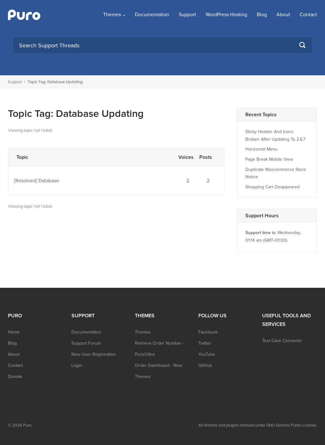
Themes (112, 14)
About (283, 14)
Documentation (152, 14)
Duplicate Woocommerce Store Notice (275, 173)
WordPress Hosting (226, 14)
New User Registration (93, 354)
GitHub (205, 365)
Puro (27, 425)
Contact (308, 14)
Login (76, 365)
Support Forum (86, 343)
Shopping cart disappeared (272, 187)
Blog (262, 14)
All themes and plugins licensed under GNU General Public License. (257, 425)
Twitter (204, 343)
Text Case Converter (282, 340)
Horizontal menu (261, 149)
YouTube (206, 354)
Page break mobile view (269, 159)
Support (187, 14)
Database (48, 181)
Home (14, 332)
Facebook (208, 332)
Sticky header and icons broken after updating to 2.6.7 (275, 135)
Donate (15, 376)
